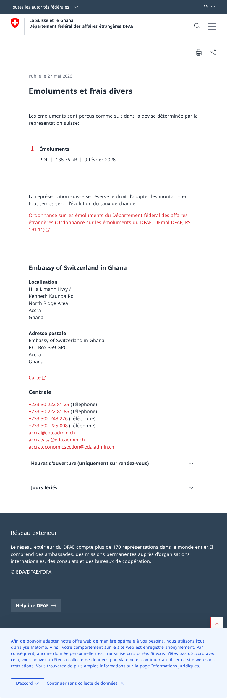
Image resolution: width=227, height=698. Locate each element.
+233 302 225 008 (48, 425)
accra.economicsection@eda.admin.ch (71, 447)
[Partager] (213, 52)
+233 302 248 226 (48, 418)
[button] (216, 623)
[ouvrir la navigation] (212, 26)
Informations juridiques (175, 666)
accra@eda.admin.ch (52, 432)
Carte (35, 377)
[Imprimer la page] (199, 52)
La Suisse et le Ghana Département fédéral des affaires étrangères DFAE (81, 23)
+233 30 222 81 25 (49, 404)
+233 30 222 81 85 (49, 411)
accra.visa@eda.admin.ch (57, 439)
